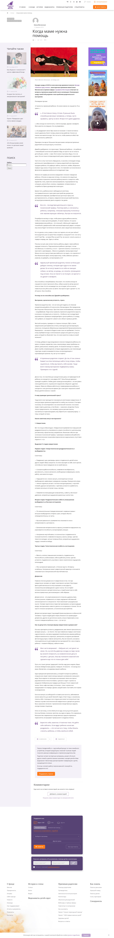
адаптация (11, 18)
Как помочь (95, 884)
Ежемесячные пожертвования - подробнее (46, 830)
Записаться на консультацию (67, 893)
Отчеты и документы (13, 909)
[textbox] (57, 836)
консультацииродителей (14, 21)
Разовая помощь (40, 827)
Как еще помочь (73, 847)
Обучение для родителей (66, 900)
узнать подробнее (73, 935)
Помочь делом (95, 893)
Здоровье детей (63, 918)
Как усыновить (63, 909)
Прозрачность (11, 890)
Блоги (30, 890)
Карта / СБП (41, 822)
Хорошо (86, 935)
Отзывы (9, 893)
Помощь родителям (64, 887)
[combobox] (57, 836)
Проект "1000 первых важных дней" (70, 915)
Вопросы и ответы (64, 921)
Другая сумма (57, 841)
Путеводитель (62, 890)
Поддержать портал (46, 774)
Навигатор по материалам (66, 906)
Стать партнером (95, 897)
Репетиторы (62, 897)
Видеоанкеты (49, 7)
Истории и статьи (35, 884)
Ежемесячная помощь (54, 827)
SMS (52, 822)
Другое (63, 822)
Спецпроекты (79, 7)
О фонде (32, 7)
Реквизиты (10, 912)
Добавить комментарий (58, 794)
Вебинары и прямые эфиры (67, 903)
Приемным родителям (64, 7)
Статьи (12, 13)
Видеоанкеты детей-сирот (39, 898)
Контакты (10, 915)
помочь (101, 7)
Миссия (9, 887)
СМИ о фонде (11, 897)
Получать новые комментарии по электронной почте (58, 798)
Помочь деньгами (96, 887)
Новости (9, 900)
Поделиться (61, 739)
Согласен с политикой (47, 867)
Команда (10, 903)
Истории (39, 7)
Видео (30, 893)
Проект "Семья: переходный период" (70, 912)
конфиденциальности (53, 867)
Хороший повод (95, 890)
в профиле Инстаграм (62, 90)
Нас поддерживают (13, 906)
